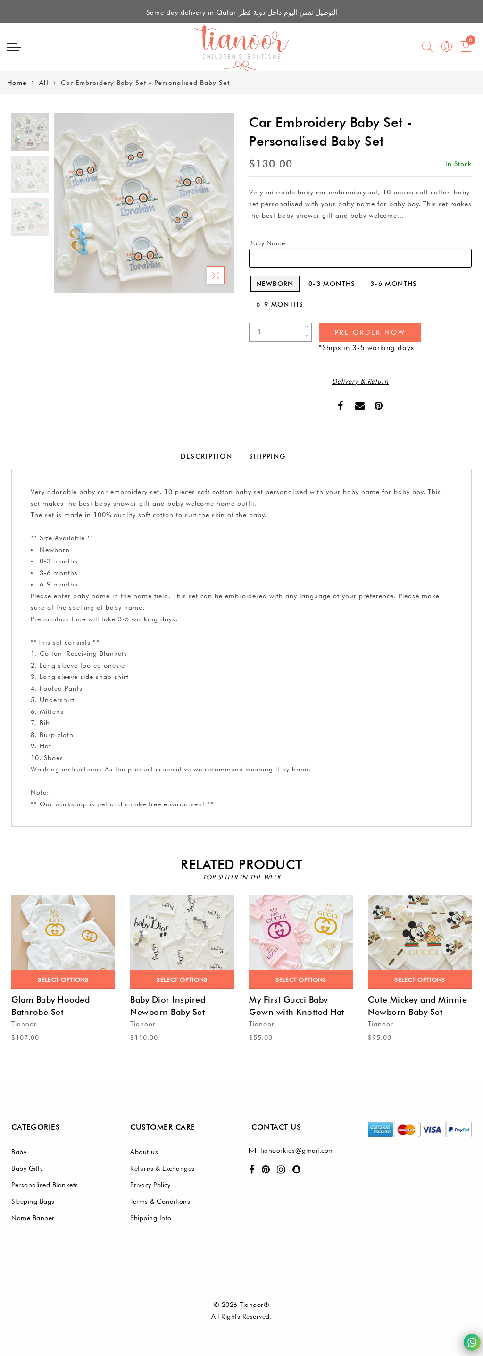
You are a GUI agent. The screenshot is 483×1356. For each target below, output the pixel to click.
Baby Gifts (27, 1168)
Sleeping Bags (33, 1201)
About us (144, 1151)
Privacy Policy (150, 1185)
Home (17, 82)
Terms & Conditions (160, 1201)
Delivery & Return (360, 381)
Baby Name (267, 243)
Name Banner (33, 1218)
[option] (144, 203)
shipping (267, 456)
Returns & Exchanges (162, 1168)
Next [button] (205, 208)
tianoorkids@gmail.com (297, 1150)
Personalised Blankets (44, 1185)
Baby (18, 1151)
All (44, 82)
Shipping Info (151, 1218)
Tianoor (24, 1024)
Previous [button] (71, 209)
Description (207, 456)
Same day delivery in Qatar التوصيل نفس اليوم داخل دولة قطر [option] (241, 12)
